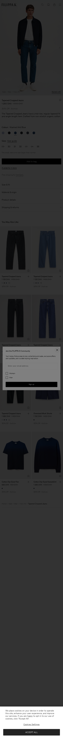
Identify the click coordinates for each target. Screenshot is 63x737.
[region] (31, 722)
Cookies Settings (31, 724)
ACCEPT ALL (31, 732)
